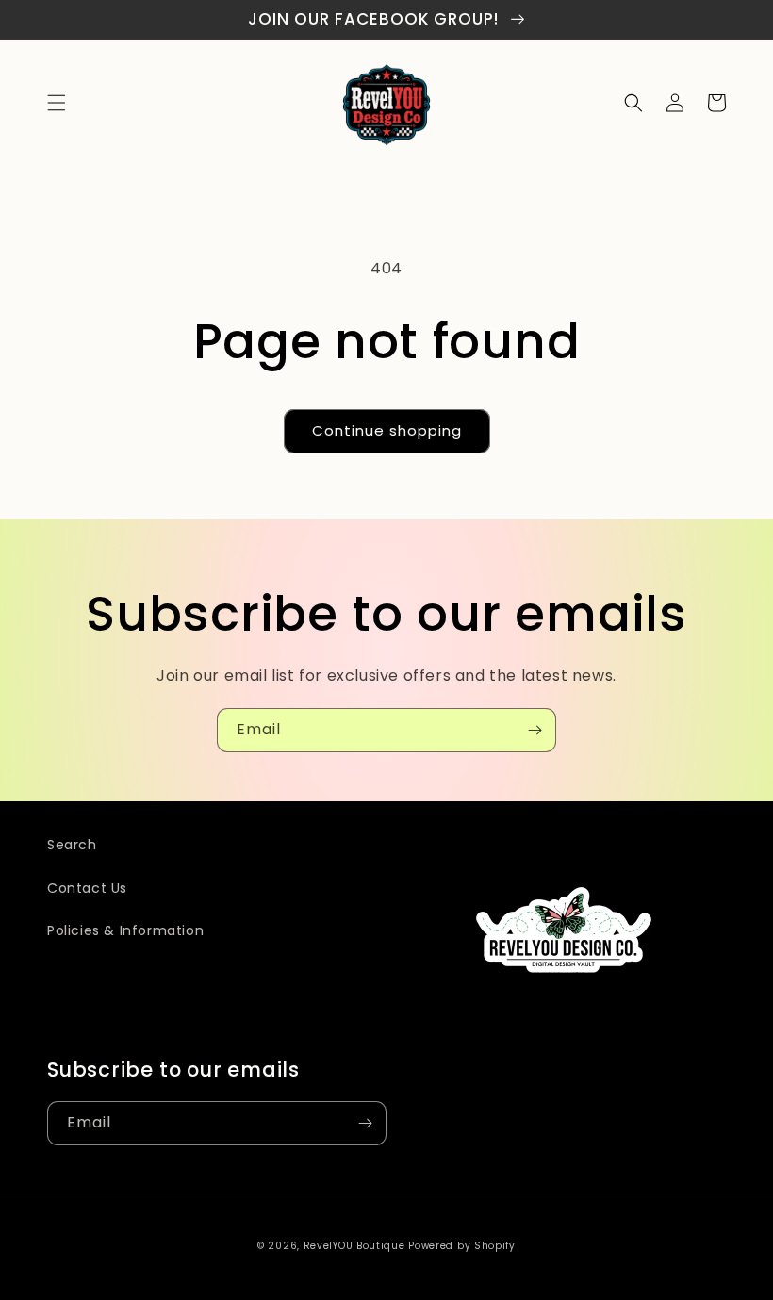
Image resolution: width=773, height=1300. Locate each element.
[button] (56, 102)
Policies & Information (125, 930)
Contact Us (87, 888)
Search (72, 844)
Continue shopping (387, 430)
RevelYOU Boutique (354, 1246)
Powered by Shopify (462, 1246)
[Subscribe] (534, 730)
